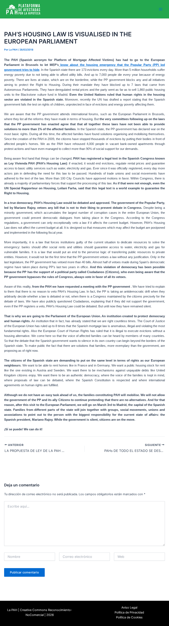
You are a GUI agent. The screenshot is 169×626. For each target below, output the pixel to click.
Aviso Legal (129, 607)
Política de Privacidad (129, 612)
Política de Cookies (129, 617)
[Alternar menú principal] (160, 9)
